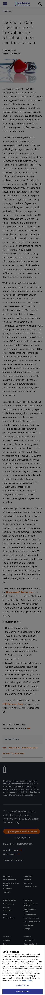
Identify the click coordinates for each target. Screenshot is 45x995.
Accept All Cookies (22, 991)
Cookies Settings (22, 985)
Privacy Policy (27, 980)
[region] (22, 970)
